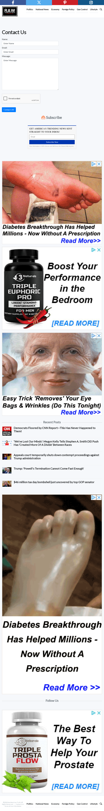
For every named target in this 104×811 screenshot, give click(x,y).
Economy (55, 9)
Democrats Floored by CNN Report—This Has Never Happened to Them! (55, 429)
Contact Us (19, 804)
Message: (6, 56)
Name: (5, 39)
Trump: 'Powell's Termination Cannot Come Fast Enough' (49, 468)
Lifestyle (94, 9)
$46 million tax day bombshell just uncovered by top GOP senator (54, 482)
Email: (4, 47)
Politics (30, 9)
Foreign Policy (68, 9)
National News (42, 9)
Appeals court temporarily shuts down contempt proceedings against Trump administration (56, 456)
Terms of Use (8, 806)
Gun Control (82, 9)
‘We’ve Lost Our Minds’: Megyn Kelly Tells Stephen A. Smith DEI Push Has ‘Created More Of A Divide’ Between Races (56, 443)
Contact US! (9, 109)
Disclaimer (17, 806)
